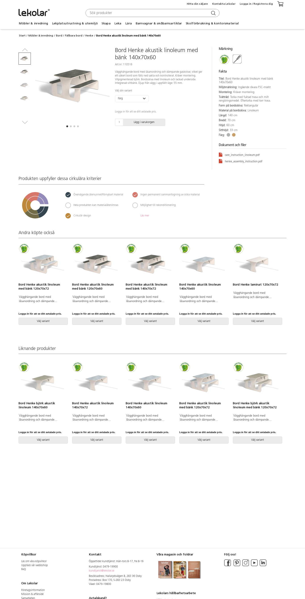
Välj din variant (123, 90)
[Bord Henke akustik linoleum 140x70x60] (203, 263)
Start (22, 35)
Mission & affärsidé (32, 594)
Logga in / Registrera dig (256, 3)
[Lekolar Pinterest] (236, 565)
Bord (59, 35)
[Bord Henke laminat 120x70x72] (257, 263)
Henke (89, 35)
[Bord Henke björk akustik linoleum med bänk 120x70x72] (257, 382)
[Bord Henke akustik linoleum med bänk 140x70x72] (150, 263)
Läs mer (144, 215)
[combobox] (152, 13)
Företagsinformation (33, 590)
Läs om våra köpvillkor (34, 561)
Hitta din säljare (197, 3)
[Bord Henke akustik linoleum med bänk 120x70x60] (96, 263)
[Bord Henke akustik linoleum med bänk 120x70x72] (43, 263)
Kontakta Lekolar (224, 3)
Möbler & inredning (40, 35)
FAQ (23, 569)
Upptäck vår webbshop (34, 565)
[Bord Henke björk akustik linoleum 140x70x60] (43, 382)
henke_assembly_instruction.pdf (243, 161)
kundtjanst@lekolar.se (101, 570)
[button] (67, 126)
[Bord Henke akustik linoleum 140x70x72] (96, 382)
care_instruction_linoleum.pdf (242, 155)
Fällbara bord (73, 35)
